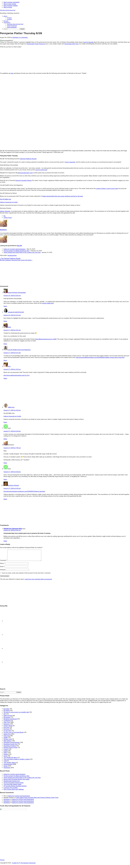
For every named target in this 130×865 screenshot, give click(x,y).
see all (19, 245)
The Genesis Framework (27, 863)
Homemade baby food (25, 173)
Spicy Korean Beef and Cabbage (14, 789)
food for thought (88, 42)
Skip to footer (8, 7)
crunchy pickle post (41, 170)
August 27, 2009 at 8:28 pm (12, 472)
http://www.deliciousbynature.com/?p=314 (16, 375)
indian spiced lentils (48, 196)
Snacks (6, 754)
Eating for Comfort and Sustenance (14, 249)
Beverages (7, 717)
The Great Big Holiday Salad (12, 784)
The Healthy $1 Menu (10, 757)
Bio (5, 216)
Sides (5, 752)
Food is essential (70, 162)
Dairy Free (7, 722)
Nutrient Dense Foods (10, 747)
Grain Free (7, 735)
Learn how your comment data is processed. (38, 579)
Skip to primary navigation (11, 2)
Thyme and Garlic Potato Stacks (14, 782)
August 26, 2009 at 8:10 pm (12, 315)
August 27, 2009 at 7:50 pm (12, 448)
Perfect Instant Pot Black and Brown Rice (16, 251)
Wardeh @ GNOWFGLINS (16, 312)
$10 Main (6, 709)
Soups (5, 756)
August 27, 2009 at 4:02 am (12, 330)
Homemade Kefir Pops (71, 44)
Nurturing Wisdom (13, 485)
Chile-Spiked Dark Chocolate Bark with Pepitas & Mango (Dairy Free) (37, 797)
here (12, 73)
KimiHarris (3, 230)
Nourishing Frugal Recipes (11, 742)
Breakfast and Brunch (10, 719)
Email (2, 566)
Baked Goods (8, 715)
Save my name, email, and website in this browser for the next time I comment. (26, 573)
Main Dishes (7, 741)
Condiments (7, 720)
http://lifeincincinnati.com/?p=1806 (46, 339)
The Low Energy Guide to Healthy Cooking (17, 759)
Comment (3, 560)
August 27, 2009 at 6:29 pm (12, 431)
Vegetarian (7, 767)
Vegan (5, 766)
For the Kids (7, 730)
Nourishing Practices (10, 746)
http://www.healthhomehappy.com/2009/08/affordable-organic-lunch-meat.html (100, 357)
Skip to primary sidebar (11, 5)
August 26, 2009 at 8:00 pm (12, 295)
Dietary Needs (8, 725)
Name (2, 563)
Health (6, 737)
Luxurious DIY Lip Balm (11, 787)
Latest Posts (8, 217)
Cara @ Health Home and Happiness (19, 350)
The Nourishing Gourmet (7, 10)
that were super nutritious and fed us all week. (68, 196)
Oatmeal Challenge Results (28, 159)
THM (5, 761)
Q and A (6, 749)
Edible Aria (11, 407)
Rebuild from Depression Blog (13, 528)
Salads (6, 751)
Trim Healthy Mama (10, 762)
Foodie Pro (15, 863)
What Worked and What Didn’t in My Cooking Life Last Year (22, 252)
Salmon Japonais (5, 211)
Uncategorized (12, 255)
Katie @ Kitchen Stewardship (17, 292)
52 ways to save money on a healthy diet (16, 712)
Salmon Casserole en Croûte (9, 202)
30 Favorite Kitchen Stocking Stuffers (15, 786)
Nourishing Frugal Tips (10, 744)
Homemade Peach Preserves (36, 44)
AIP (5, 714)
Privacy (2, 860)
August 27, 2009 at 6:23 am (12, 353)
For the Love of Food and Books (14, 732)
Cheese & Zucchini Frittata (23, 180)
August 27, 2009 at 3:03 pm (12, 369)
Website (2, 570)
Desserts (6, 724)
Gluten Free (7, 734)
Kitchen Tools (8, 739)
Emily (9, 327)
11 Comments (23, 37)
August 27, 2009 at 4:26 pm (12, 410)
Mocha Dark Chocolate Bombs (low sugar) (16, 779)
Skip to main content (10, 4)
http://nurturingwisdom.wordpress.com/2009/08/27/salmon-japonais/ (24, 491)
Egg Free (6, 727)
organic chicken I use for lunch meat (107, 188)
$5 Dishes (7, 710)
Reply (5, 306)
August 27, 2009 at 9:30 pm (12, 488)
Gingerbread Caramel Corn (12, 781)
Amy (9, 366)
